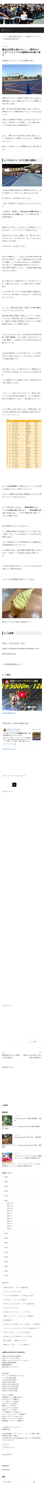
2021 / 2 (9, 1226)
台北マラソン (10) (8, 1332)
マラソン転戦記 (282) (22, 1287)
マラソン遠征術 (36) (28, 1304)
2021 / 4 (9, 1221)
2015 (6, 1257)
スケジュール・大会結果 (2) (26, 1316)
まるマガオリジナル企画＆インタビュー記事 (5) (16, 1324)
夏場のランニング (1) (20, 1340)
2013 (6, 1266)
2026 (6, 1177)
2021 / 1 (9, 1229)
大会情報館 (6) (7, 1320)
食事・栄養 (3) (7, 1340)
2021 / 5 (9, 1218)
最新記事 (5, 1112)
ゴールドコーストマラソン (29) (12, 1291)
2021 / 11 (10, 1206)
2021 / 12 (10, 1203)
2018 (6, 1243)
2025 (6, 1182)
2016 (6, 1252)
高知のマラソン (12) (9, 1344)
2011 (6, 1271)
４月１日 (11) (7, 1299)
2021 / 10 (10, 1208)
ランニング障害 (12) (23, 1344)
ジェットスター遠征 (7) (23, 1332)
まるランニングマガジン (22, 5)
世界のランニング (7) (9, 1316)
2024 (6, 1186)
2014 (6, 1261)
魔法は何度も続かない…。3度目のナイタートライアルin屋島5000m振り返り (21, 52)
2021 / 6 (9, 1216)
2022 (6, 1196)
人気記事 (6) (36, 1324)
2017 (6, 1247)
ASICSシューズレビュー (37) (11, 1304)
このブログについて (8, 1447)
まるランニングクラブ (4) (10, 1308)
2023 (6, 1191)
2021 (6, 1200)
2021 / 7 (9, 1213)
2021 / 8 (9, 1211)
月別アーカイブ (7, 1173)
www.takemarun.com (9, 749)
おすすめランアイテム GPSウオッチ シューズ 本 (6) (17, 1336)
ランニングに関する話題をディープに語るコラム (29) (18, 1295)
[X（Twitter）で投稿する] (14, 785)
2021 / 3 (9, 1223)
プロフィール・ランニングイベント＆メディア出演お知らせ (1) (20, 1328)
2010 (6, 1275)
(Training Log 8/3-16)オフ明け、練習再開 (27, 1137)
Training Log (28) (8, 1287)
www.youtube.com (8, 713)
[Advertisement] (19, 807)
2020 (6, 1233)
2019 (6, 1238)
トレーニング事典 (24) (20, 1299)
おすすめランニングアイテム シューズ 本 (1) (16, 1312)
